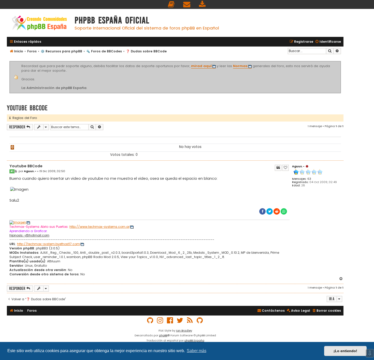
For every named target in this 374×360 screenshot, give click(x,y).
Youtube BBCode (27, 108)
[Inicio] (39, 23)
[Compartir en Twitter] (269, 211)
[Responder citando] (278, 168)
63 (309, 179)
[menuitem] (171, 4)
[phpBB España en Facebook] (170, 320)
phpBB (163, 335)
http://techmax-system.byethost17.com (48, 244)
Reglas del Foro (23, 118)
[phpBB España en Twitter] (180, 320)
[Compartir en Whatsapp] (284, 211)
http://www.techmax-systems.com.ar (99, 227)
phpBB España (194, 340)
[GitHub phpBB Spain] (150, 320)
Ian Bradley (184, 330)
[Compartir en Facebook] (262, 211)
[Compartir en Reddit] (277, 211)
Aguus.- (298, 166)
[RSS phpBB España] (190, 320)
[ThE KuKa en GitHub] (200, 320)
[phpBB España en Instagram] (160, 320)
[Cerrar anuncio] (340, 62)
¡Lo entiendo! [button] (345, 351)
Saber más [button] (196, 351)
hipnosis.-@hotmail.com (29, 235)
